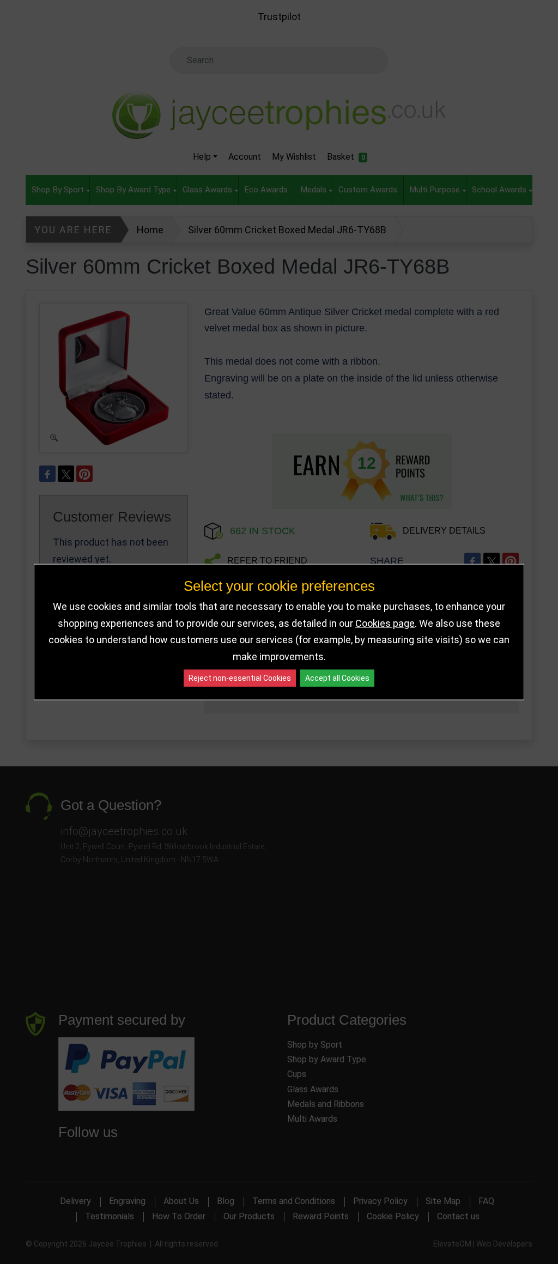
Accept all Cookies (337, 678)
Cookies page (385, 622)
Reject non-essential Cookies (240, 678)
